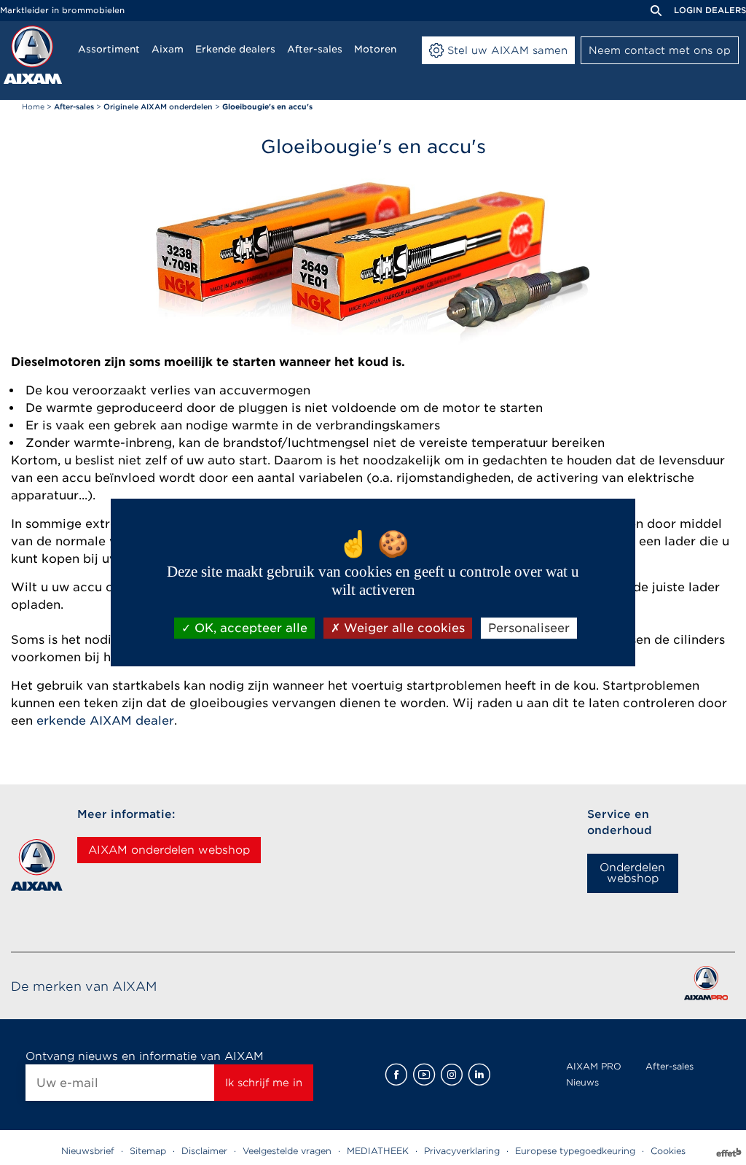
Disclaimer (204, 1150)
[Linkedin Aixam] (479, 1075)
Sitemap (148, 1150)
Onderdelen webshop (632, 873)
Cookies (668, 1150)
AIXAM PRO (593, 1066)
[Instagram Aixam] (452, 1075)
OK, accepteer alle (249, 628)
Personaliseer (529, 628)
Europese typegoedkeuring (575, 1150)
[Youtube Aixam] (424, 1075)
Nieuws (582, 1082)
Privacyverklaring (462, 1150)
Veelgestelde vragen (287, 1150)
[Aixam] (33, 55)
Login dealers (710, 10)
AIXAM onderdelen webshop (169, 850)
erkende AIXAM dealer (105, 721)
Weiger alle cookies (402, 628)
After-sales (669, 1066)
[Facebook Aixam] (396, 1075)
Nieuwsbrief (87, 1150)
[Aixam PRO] (705, 986)
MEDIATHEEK (378, 1150)
